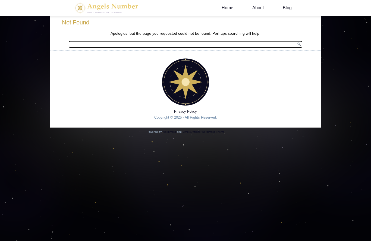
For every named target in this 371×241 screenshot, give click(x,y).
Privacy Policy (185, 111)
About (258, 7)
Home (227, 7)
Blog (287, 7)
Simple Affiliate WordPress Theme (204, 131)
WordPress (169, 131)
